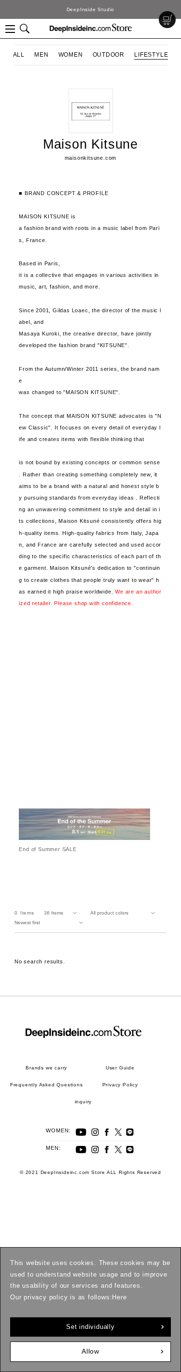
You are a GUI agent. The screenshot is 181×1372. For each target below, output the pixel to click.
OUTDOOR (109, 54)
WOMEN (70, 54)
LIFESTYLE (151, 54)
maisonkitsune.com (91, 158)
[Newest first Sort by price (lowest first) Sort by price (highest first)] (50, 923)
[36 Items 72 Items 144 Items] (62, 913)
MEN (41, 54)
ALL (19, 54)
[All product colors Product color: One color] (124, 913)
